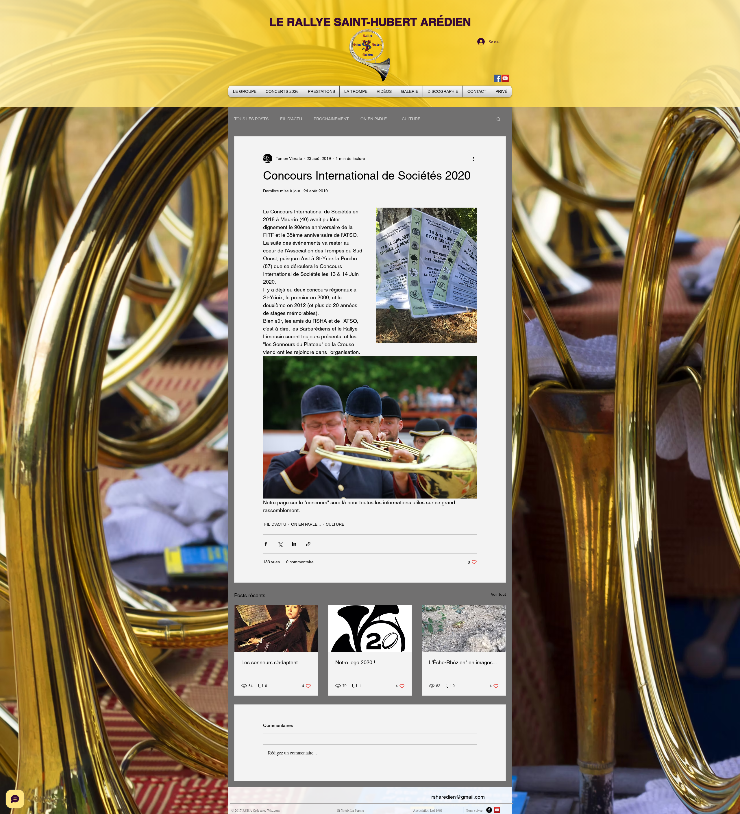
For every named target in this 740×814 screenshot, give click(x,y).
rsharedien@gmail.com (458, 797)
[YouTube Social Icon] (505, 78)
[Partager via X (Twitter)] (280, 544)
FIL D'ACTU (291, 119)
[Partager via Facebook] (266, 544)
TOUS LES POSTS (251, 119)
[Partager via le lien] (308, 544)
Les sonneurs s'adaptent (269, 662)
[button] (498, 119)
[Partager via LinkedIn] (294, 544)
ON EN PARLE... (375, 119)
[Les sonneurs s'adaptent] (276, 628)
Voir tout (498, 594)
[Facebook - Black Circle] (489, 810)
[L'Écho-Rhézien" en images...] (464, 628)
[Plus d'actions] (473, 158)
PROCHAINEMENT (331, 119)
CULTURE (411, 119)
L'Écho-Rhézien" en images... (463, 662)
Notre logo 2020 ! (355, 662)
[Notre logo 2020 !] (370, 628)
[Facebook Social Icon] (497, 78)
